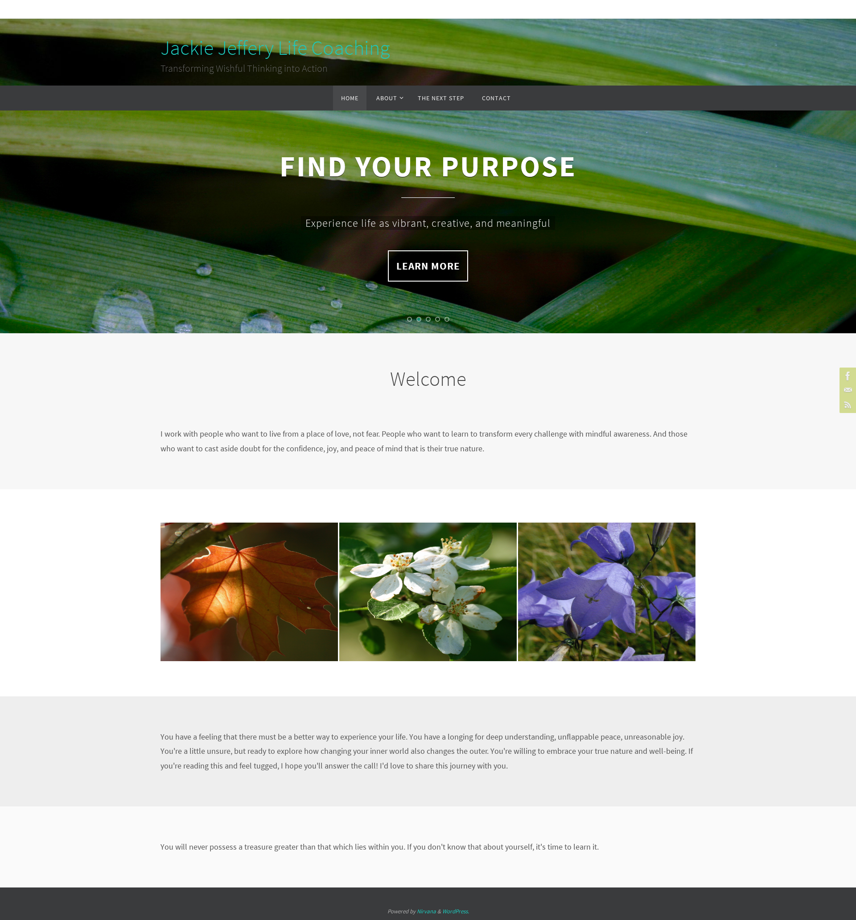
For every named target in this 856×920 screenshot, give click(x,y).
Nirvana (426, 911)
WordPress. (455, 911)
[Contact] (847, 390)
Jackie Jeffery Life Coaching (275, 48)
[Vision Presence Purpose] (249, 576)
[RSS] (847, 404)
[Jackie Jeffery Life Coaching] (847, 376)
